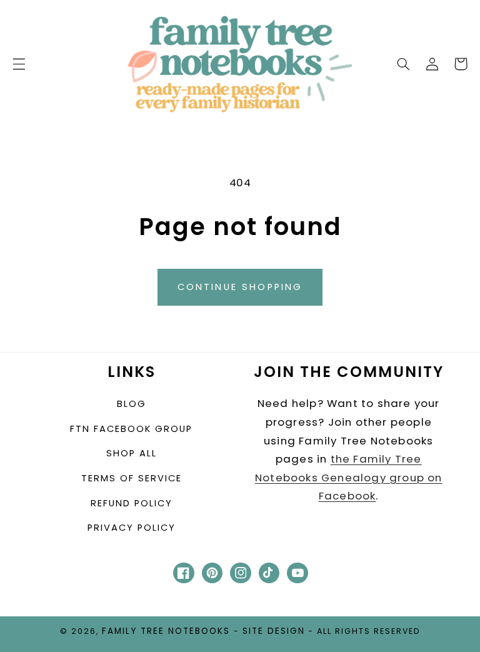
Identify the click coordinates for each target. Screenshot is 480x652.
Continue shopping (240, 287)
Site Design (273, 631)
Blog (131, 404)
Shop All (131, 453)
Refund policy (131, 503)
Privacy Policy (132, 527)
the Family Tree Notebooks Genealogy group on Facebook (348, 477)
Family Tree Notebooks (166, 631)
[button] (18, 63)
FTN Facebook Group (131, 429)
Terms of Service (131, 478)
